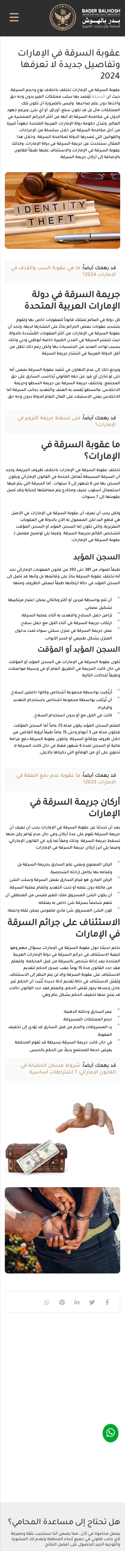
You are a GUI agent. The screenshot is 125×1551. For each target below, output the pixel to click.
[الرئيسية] (85, 17)
